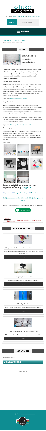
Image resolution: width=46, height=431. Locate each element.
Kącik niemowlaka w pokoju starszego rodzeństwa (23, 331)
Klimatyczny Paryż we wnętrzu (23, 277)
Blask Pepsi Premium (23, 304)
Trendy (23, 40)
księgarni (26, 187)
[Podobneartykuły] (23, 228)
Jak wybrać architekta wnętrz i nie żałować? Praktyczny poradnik (23, 248)
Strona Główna (7, 40)
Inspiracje (16, 40)
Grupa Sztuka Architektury (28, 414)
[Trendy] (23, 49)
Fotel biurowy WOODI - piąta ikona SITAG (20, 125)
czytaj (23, 257)
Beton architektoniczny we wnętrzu (18, 98)
